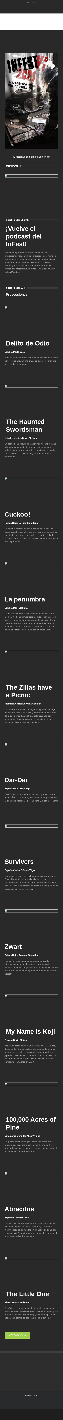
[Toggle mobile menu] (59, 15)
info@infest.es (31, 2)
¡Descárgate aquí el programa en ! (31, 156)
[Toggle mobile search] (59, 18)
